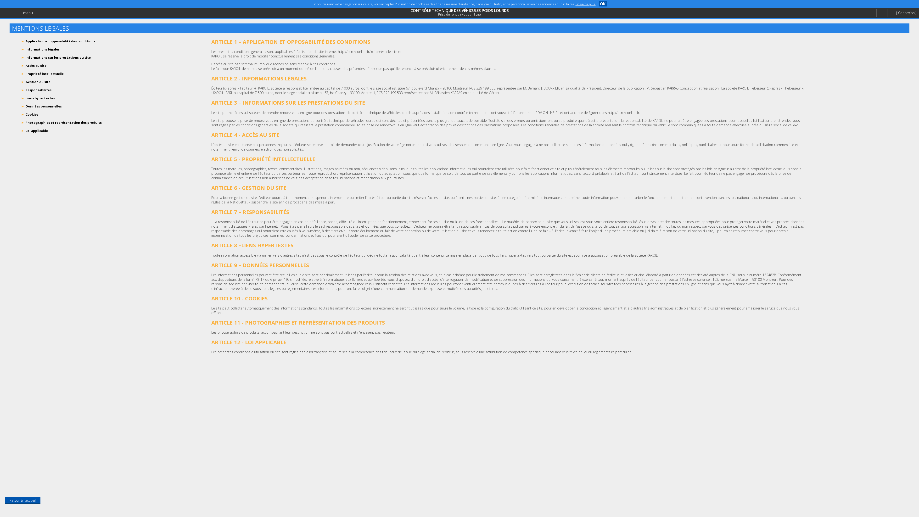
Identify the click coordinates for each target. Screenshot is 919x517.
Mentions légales (22, 35)
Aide (13, 25)
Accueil (15, 15)
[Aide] (882, 13)
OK (602, 3)
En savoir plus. (586, 4)
